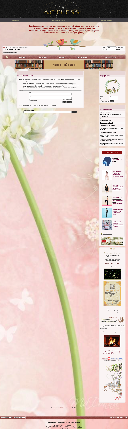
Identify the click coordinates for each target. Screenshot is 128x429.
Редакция (113, 417)
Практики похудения (110, 57)
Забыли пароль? (67, 99)
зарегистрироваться (50, 105)
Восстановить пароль (58, 20)
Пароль (104, 49)
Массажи (61, 57)
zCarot (80, 427)
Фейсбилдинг (22, 57)
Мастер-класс (43, 57)
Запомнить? (121, 47)
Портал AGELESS (106, 20)
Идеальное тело (82, 57)
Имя (103, 47)
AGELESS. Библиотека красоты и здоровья (17, 47)
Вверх (125, 417)
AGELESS (120, 417)
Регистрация (16, 20)
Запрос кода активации (10, 52)
